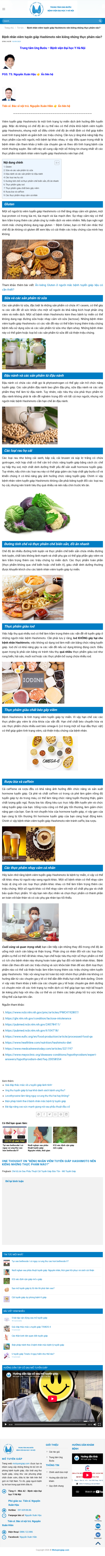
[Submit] (100, 21)
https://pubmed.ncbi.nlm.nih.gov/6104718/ (32, 1030)
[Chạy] (5, 1424)
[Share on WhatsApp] (38, 1114)
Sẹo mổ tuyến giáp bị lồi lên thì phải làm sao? (33, 1288)
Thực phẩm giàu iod (15, 184)
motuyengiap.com (21, 1463)
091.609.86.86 (24, 1510)
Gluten (9, 166)
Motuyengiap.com (60, 1550)
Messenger (98, 1538)
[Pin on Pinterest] (60, 1114)
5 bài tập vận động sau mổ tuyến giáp (29, 1318)
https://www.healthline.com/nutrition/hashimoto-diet (38, 1042)
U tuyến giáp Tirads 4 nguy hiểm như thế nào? (33, 1354)
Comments (17, 1321)
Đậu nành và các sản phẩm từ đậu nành (24, 174)
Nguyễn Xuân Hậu (33, 1515)
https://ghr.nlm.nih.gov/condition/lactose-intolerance (38, 1018)
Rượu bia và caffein (15, 191)
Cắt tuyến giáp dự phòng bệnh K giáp (29, 1297)
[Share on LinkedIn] (66, 1114)
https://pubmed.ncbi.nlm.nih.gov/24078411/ (32, 1024)
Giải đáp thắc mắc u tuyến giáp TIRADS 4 (31, 1327)
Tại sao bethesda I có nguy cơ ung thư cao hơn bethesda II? (40, 1261)
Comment (16, 1330)
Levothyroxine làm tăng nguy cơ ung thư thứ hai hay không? (37, 1095)
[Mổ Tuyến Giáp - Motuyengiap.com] (52, 9)
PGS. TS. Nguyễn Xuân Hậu (19, 74)
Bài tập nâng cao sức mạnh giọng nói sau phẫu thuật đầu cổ (37, 1106)
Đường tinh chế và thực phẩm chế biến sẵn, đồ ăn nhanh (32, 181)
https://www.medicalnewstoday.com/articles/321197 (39, 1048)
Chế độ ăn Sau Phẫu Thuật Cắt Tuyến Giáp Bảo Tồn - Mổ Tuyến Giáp (44, 1171)
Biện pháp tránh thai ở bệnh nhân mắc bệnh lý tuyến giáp (35, 1101)
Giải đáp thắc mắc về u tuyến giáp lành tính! (28, 1085)
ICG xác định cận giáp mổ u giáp (27, 1279)
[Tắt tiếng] (95, 1424)
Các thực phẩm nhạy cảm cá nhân (21, 195)
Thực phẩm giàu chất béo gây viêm (22, 188)
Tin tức (20, 28)
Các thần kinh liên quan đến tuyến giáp (30, 1336)
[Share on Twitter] (49, 1114)
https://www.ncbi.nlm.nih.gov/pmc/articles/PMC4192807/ (42, 1012)
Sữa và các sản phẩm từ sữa (19, 170)
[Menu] (3, 9)
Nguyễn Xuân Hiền (28, 1537)
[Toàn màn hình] (99, 1424)
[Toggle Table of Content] (55, 162)
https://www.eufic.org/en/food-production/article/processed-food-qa (49, 1036)
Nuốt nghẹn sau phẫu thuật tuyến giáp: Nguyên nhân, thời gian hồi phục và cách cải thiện (53, 1270)
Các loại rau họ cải (14, 177)
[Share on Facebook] (44, 1114)
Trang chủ (9, 28)
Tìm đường (97, 1521)
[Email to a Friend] (55, 1114)
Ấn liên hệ (47, 74)
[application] (52, 1398)
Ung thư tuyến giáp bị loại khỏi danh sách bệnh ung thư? (35, 1090)
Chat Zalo (98, 1529)
